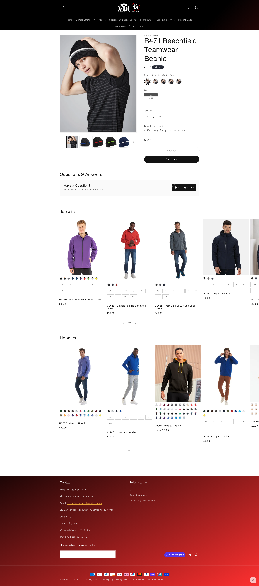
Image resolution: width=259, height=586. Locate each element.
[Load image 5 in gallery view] (124, 142)
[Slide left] (63, 142)
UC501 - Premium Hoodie (121, 432)
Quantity (148, 110)
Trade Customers (138, 495)
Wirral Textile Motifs (74, 580)
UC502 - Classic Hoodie (72, 423)
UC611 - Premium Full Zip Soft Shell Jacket (175, 307)
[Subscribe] (112, 554)
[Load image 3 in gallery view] (98, 142)
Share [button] (150, 139)
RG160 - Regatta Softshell (217, 293)
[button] (63, 7)
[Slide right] (134, 142)
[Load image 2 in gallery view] (85, 142)
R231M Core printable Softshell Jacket (80, 299)
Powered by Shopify (91, 580)
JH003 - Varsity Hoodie (168, 425)
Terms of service (137, 579)
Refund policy (107, 579)
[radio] (147, 81)
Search (133, 489)
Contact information (155, 579)
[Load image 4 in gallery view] (111, 142)
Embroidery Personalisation (143, 500)
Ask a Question (186, 187)
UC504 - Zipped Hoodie (216, 436)
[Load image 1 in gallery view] (72, 142)
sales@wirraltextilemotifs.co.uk (84, 503)
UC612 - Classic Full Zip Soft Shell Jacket (126, 307)
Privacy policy (122, 579)
